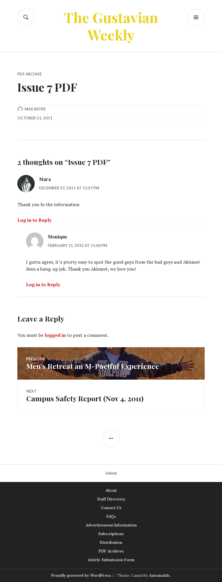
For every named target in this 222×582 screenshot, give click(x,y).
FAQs (111, 516)
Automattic (159, 575)
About (111, 490)
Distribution (111, 542)
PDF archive (29, 74)
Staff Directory (111, 499)
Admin (111, 473)
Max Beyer (35, 109)
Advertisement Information (111, 525)
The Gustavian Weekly (111, 26)
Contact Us (111, 507)
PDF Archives (111, 551)
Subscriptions (111, 533)
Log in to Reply (34, 220)
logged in (55, 335)
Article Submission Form (111, 559)
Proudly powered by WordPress (81, 575)
